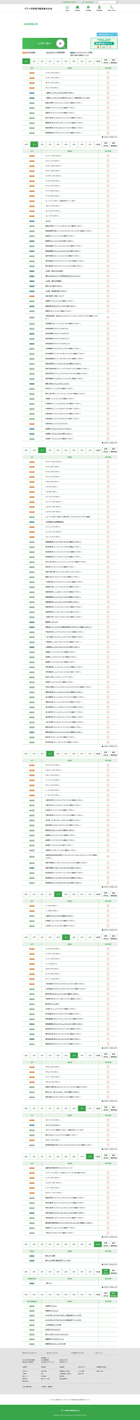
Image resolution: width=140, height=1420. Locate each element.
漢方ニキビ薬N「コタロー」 (54, 286)
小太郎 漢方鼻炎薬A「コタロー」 (56, 291)
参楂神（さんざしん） (51, 1310)
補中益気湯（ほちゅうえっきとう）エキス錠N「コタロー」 (62, 1039)
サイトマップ (67, 1400)
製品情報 (62, 1367)
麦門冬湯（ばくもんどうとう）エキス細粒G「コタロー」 (62, 994)
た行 (50, 61)
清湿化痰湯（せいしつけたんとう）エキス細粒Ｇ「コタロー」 (64, 692)
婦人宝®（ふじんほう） (52, 1004)
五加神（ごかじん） (51, 1306)
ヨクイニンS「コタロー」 (52, 1125)
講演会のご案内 (100, 1371)
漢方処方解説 (44, 1371)
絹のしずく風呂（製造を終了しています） (58, 1260)
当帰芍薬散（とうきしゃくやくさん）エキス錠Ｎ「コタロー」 (63, 868)
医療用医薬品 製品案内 (65, 1371)
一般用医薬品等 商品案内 (65, 1373)
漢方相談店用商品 (63, 1378)
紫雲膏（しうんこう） (51, 622)
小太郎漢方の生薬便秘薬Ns (54, 522)
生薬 (42, 1373)
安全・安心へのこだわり (52, 1353)
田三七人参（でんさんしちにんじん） (56, 1334)
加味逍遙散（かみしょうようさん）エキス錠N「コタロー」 (63, 251)
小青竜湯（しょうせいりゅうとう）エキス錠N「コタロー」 (62, 647)
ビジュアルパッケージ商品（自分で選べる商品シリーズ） (81, 53)
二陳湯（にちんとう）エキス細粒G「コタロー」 (59, 916)
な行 (58, 61)
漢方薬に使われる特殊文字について (80, 1400)
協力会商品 (31, 52)
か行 (34, 61)
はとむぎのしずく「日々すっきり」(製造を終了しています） (63, 1320)
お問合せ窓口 (81, 1373)
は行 (66, 61)
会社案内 (24, 1367)
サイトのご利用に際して (57, 1400)
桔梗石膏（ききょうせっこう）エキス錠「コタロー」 (60, 306)
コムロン (48, 221)
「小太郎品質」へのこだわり (77, 1353)
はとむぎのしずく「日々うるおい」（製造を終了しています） (63, 1315)
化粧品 (98, 61)
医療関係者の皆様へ (70, 2)
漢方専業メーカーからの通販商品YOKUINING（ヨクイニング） (47, 1360)
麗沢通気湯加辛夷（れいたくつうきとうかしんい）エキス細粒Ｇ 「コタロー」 (69, 1223)
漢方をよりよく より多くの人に (29, 1353)
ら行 (89, 61)
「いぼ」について (98, 1353)
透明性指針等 (25, 1381)
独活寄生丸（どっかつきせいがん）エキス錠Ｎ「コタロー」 (63, 882)
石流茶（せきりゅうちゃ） (52, 1329)
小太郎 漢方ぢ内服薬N (53, 281)
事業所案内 (24, 1378)
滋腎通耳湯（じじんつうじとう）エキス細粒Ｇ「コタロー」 (63, 597)
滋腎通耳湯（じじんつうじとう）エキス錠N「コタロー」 (62, 602)
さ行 (42, 61)
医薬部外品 (106, 61)
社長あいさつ (25, 1371)
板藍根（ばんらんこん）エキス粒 (55, 1343)
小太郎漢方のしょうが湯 (53, 1325)
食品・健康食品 (114, 61)
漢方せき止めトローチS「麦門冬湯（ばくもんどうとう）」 (62, 276)
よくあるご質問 (81, 1371)
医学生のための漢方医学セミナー (64, 1361)
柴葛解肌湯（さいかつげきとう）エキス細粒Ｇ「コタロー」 (63, 542)
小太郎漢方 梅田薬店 (46, 1386)
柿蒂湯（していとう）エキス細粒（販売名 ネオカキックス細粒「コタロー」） (68, 627)
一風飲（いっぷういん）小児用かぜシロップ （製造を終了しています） (67, 98)
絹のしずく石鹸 (50, 1255)
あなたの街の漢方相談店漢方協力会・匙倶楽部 (28, 1361)
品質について (25, 1376)
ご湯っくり (48, 1283)
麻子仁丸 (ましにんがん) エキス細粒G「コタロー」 (62, 1092)
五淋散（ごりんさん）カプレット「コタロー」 (58, 428)
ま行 (73, 61)
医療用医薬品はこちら (106, 34)
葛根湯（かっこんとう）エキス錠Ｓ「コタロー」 (59, 241)
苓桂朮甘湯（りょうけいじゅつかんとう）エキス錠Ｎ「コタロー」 (65, 1213)
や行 (81, 61)
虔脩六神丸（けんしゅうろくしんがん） (57, 383)
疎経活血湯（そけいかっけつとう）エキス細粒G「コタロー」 (64, 732)
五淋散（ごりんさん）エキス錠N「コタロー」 (58, 433)
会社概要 (24, 1373)
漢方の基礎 (43, 1376)
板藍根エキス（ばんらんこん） (54, 1339)
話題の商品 (62, 1376)
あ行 (26, 61)
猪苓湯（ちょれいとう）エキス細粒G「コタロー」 (60, 830)
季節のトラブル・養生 (45, 1378)
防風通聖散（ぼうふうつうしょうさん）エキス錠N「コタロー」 (64, 1024)
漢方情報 (43, 1367)
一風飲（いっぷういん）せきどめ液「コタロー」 (59, 92)
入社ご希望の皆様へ (88, 2)
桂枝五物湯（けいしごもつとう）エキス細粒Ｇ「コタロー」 (63, 363)
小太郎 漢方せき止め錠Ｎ (54, 271)
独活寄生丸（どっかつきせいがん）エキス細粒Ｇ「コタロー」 (64, 878)
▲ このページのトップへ (110, 137)
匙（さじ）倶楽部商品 (58, 52)
